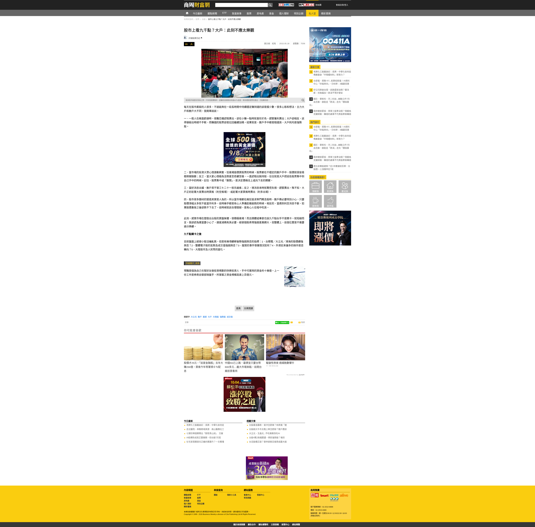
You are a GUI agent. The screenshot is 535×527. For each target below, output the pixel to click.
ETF (199, 495)
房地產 (186, 501)
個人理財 (187, 504)
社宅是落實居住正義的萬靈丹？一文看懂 (205, 442)
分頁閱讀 (248, 308)
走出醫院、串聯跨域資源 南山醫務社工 (205, 429)
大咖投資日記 (194, 38)
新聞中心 (285, 524)
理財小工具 (231, 495)
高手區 (330, 206)
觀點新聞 (187, 495)
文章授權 (275, 524)
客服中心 (260, 495)
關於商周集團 (239, 524)
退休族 (315, 206)
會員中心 (247, 495)
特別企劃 (200, 504)
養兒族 (344, 191)
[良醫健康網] (334, 495)
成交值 (230, 317)
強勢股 (223, 317)
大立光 (194, 317)
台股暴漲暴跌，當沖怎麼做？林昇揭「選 (268, 425)
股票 (199, 498)
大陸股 (216, 317)
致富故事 (187, 498)
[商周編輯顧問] (334, 499)
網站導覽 (296, 524)
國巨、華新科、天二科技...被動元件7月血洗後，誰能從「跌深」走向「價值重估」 (329, 102)
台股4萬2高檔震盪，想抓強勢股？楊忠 (267, 437)
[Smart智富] (324, 496)
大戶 (210, 317)
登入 (346, 5)
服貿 (205, 317)
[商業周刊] (315, 495)
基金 (199, 501)
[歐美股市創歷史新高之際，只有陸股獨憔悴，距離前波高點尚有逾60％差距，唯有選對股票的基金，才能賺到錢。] (244, 73)
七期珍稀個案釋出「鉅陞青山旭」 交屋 (204, 433)
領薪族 (315, 191)
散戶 (200, 317)
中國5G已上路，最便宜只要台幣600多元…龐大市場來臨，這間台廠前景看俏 (243, 367)
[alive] (344, 495)
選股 (215, 495)
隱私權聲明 (263, 524)
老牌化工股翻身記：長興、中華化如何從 (205, 425)
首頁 (189, 13)
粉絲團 (318, 5)
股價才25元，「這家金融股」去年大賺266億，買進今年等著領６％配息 (203, 367)
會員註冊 (340, 5)
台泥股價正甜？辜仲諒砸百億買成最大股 (268, 442)
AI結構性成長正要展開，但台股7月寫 (203, 437)
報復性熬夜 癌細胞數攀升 (280, 363)
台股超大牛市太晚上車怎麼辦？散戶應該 (268, 429)
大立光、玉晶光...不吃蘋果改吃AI (264, 433)
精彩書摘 (187, 507)
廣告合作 (252, 524)
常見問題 (247, 498)
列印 (303, 322)
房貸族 (330, 191)
